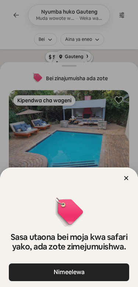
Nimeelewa (69, 272)
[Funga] (126, 178)
